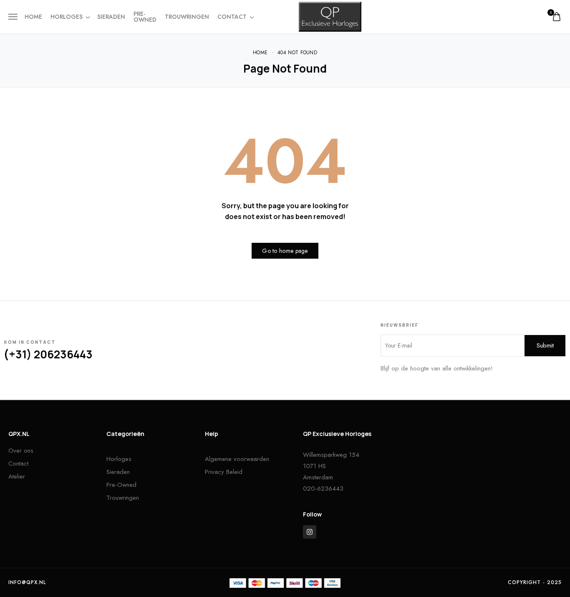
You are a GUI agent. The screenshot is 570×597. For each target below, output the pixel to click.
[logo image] (330, 15)
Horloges (66, 17)
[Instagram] (309, 532)
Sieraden (111, 17)
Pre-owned (145, 17)
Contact (232, 17)
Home (33, 17)
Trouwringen (187, 17)
